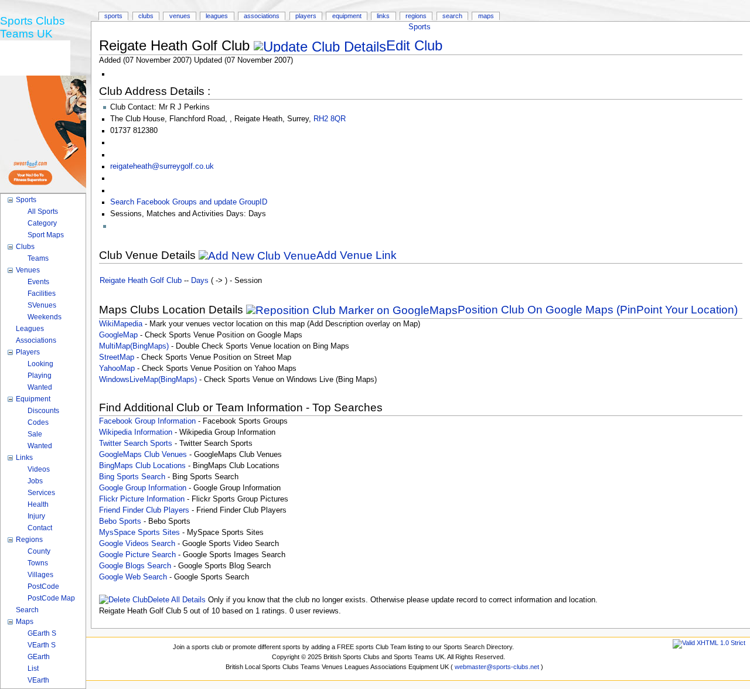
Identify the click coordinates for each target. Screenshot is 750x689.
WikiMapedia (120, 324)
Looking (40, 364)
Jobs (35, 481)
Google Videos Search (137, 544)
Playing (40, 375)
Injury (36, 516)
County (39, 551)
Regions (416, 15)
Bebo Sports (120, 521)
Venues (179, 15)
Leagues (217, 15)
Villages (40, 575)
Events (38, 282)
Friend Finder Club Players (144, 510)
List (33, 668)
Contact (40, 528)
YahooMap (117, 368)
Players (305, 15)
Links (383, 15)
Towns (38, 563)
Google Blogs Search (135, 566)
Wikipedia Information (135, 432)
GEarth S (42, 633)
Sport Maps (46, 235)
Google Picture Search (137, 555)
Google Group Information (142, 488)
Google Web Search (133, 577)
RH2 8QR (329, 119)
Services (41, 493)
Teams (38, 258)
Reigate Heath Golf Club (141, 281)
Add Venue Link (356, 255)
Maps (486, 15)
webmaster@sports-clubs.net (497, 666)
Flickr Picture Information (142, 499)
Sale (35, 434)
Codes (38, 422)
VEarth (38, 680)
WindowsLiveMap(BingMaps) (148, 380)
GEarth (39, 657)
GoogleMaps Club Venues (143, 455)
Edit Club (414, 45)
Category (42, 223)
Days (200, 281)
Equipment (347, 15)
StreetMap (116, 357)
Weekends (45, 317)
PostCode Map (51, 598)
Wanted (40, 387)
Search (452, 15)
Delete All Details (177, 600)
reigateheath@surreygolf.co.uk (162, 166)
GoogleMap (118, 335)
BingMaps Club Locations (142, 466)
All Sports (43, 211)
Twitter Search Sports (135, 443)
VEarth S (42, 645)
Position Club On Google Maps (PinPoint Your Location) (598, 309)
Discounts (43, 411)
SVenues (42, 305)
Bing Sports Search (132, 477)
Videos (39, 469)
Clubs (146, 15)
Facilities (42, 293)
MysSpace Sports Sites (139, 532)
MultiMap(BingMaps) (134, 346)
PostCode (43, 586)
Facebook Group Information (147, 421)
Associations (261, 15)
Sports (419, 27)
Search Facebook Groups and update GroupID (188, 202)
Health (38, 504)
